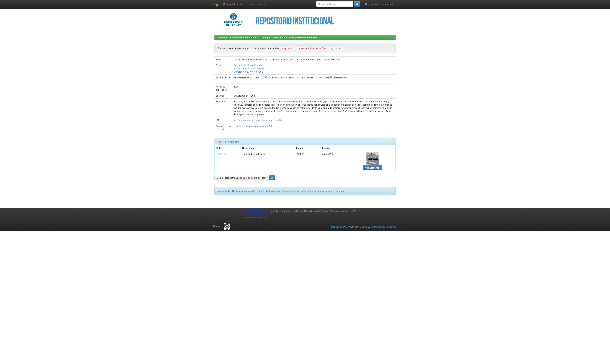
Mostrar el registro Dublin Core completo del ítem (241, 177)
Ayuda (262, 4)
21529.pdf (221, 153)
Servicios (372, 4)
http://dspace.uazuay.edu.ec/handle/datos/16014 (258, 120)
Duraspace (379, 226)
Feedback (392, 226)
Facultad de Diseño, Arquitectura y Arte (295, 37)
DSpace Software (340, 226)
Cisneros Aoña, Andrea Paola (248, 71)
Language (386, 4)
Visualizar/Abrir (372, 167)
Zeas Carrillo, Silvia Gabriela (248, 65)
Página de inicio (233, 4)
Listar (250, 4)
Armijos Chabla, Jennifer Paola (249, 68)
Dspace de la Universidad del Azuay (236, 37)
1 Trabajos (265, 37)
